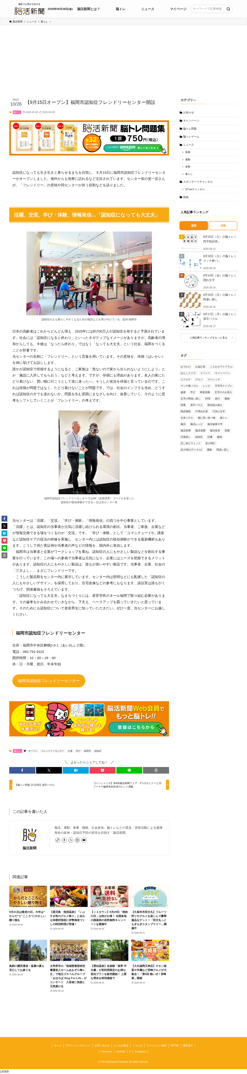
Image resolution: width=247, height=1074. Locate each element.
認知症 (97, 751)
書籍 (227, 398)
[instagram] (77, 840)
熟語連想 (186, 411)
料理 (207, 398)
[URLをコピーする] (156, 770)
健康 (183, 392)
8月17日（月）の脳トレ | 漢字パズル (219, 316)
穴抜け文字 (218, 411)
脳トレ (224, 417)
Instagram (140, 1051)
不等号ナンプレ (224, 385)
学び (78, 751)
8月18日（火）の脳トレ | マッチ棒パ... (219, 258)
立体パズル (187, 417)
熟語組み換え (214, 405)
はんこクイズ (188, 373)
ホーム (58, 1045)
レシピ (206, 385)
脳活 (183, 424)
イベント (205, 373)
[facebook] (64, 840)
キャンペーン (191, 120)
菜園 (227, 430)
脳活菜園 (200, 430)
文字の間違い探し (191, 398)
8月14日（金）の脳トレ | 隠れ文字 (219, 278)
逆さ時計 (210, 443)
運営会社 (188, 1045)
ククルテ (186, 379)
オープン (33, 751)
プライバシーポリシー (78, 1045)
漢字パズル (196, 405)
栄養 (183, 405)
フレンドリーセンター (52, 751)
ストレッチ (213, 379)
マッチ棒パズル (189, 385)
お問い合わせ (102, 1045)
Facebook (106, 1051)
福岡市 (87, 751)
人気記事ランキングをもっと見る (210, 337)
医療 (187, 152)
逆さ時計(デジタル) (191, 449)
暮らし (17, 112)
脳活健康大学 (214, 424)
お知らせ (188, 112)
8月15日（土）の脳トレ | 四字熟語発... (219, 239)
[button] (22, 770)
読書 (209, 436)
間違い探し (223, 449)
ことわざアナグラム (221, 366)
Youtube (120, 1051)
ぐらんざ (138, 1045)
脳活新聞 (29, 848)
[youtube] (83, 840)
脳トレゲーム (191, 136)
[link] (57, 840)
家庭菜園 (205, 392)
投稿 (186, 197)
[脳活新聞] (30, 8)
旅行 (217, 398)
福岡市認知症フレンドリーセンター (49, 681)
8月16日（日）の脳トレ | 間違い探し (219, 297)
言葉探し (186, 436)
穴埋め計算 (201, 411)
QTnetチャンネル (195, 189)
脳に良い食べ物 (206, 417)
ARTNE (175, 1045)
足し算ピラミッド (191, 443)
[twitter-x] (70, 840)
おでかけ (186, 366)
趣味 (219, 436)
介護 (70, 751)
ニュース (188, 144)
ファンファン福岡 (156, 1045)
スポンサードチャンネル (198, 181)
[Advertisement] (123, 67)
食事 (187, 166)
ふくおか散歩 (121, 1045)
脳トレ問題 (190, 128)
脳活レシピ (196, 424)
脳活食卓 (215, 430)
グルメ (199, 379)
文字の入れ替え (223, 392)
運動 (187, 159)
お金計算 (200, 366)
